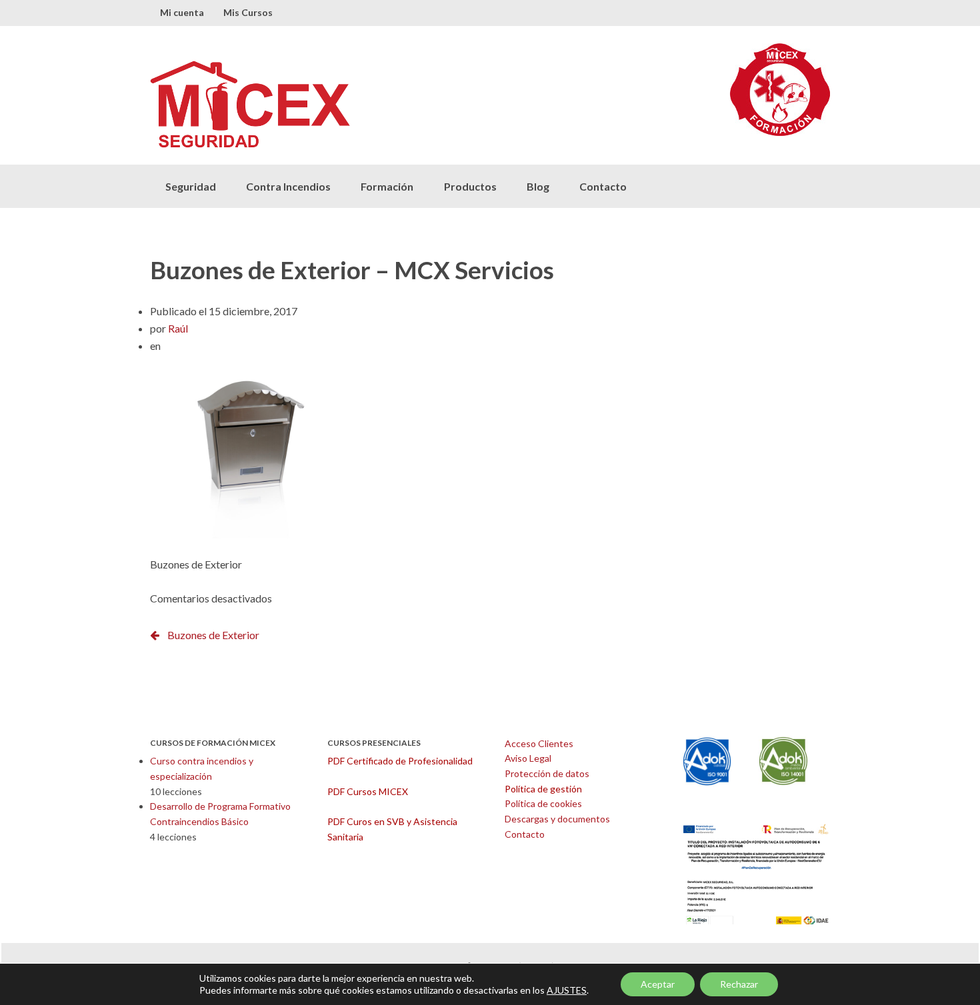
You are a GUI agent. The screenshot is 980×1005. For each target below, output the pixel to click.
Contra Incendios (288, 186)
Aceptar (658, 984)
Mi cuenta (182, 12)
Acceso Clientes (539, 743)
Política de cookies (543, 803)
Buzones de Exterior (213, 634)
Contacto (603, 186)
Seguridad (190, 186)
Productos (470, 186)
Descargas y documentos (557, 818)
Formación (387, 186)
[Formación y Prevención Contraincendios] (320, 104)
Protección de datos (547, 773)
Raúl (178, 328)
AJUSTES (567, 990)
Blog (538, 186)
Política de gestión (543, 788)
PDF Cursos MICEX (367, 791)
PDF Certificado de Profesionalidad (400, 760)
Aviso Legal (528, 758)
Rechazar (739, 984)
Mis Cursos (248, 12)
